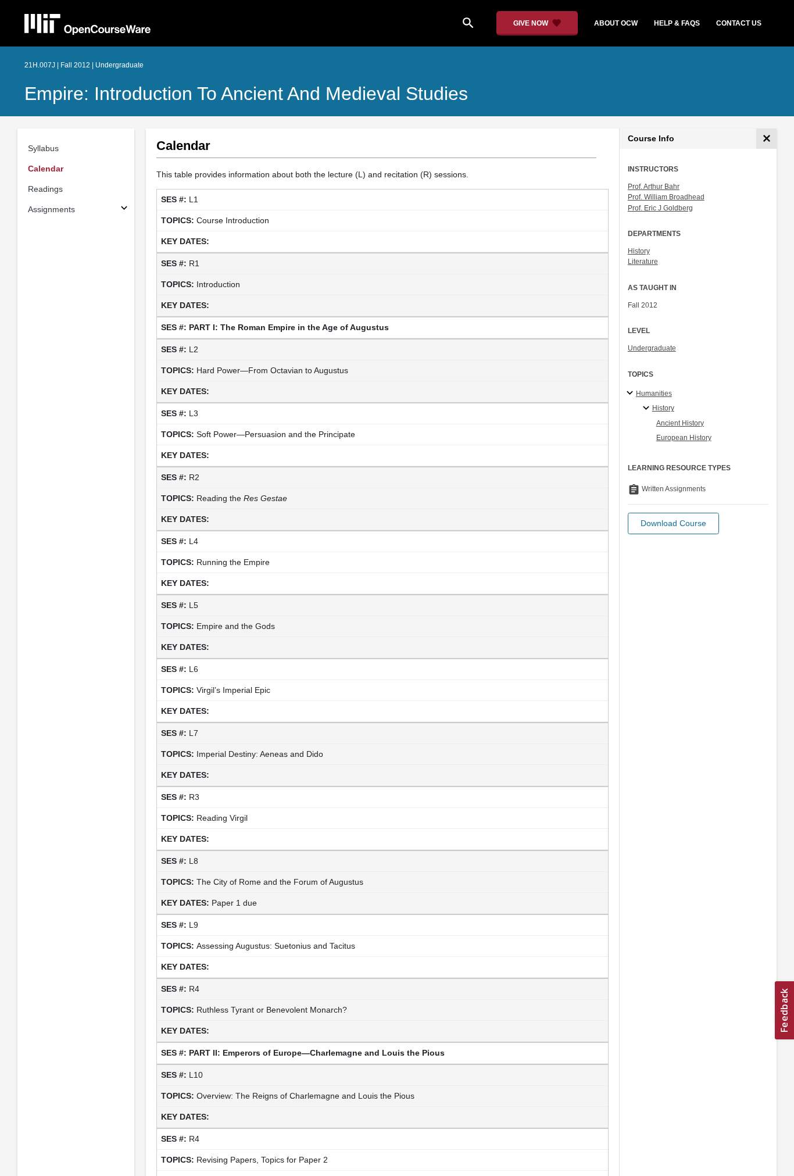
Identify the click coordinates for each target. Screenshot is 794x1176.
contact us (738, 23)
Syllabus (43, 148)
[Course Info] (766, 138)
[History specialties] (648, 408)
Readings (45, 189)
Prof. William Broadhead (666, 197)
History (639, 251)
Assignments (51, 209)
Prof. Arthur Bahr (653, 187)
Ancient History (680, 423)
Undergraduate (652, 348)
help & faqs (677, 23)
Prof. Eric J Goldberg (660, 208)
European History (683, 438)
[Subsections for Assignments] (124, 209)
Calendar (45, 168)
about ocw (616, 23)
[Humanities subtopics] (631, 393)
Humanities (654, 393)
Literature (643, 262)
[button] (673, 523)
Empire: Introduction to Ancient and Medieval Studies (246, 93)
